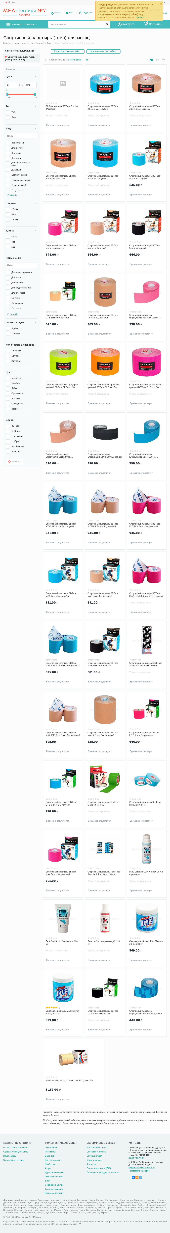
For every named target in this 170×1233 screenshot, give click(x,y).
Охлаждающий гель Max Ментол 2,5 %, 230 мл (146, 942)
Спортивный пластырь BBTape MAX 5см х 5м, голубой (61, 594)
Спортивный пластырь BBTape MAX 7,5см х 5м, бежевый (102, 733)
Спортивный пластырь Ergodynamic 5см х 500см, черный (104, 455)
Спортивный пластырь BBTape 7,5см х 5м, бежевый (102, 316)
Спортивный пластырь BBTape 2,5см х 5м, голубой (102, 107)
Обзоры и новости (54, 1176)
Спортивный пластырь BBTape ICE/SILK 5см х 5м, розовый (144, 525)
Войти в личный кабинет (15, 1147)
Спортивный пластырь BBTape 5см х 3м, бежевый (61, 177)
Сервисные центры (54, 1185)
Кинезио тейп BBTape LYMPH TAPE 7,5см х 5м (69, 1080)
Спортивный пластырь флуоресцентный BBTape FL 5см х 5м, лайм (62, 386)
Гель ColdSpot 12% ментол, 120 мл (62, 942)
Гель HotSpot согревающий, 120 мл (103, 942)
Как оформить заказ (97, 1147)
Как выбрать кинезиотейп (67, 51)
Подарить (87, 12)
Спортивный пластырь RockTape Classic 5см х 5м (103, 803)
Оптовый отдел (94, 1156)
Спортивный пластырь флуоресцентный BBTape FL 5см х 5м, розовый (145, 386)
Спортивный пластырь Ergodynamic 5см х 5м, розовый (145, 316)
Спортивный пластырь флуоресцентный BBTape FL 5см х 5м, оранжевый (103, 386)
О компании (51, 1147)
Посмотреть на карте (139, 1171)
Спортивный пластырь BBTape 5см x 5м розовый (61, 246)
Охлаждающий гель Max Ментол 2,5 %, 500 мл (62, 1012)
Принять (140, 17)
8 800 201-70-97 (136, 1158)
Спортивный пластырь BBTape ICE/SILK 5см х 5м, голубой (61, 525)
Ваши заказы (9, 1156)
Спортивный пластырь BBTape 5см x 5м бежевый (102, 246)
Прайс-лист (50, 1164)
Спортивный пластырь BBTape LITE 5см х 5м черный (102, 1012)
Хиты (71, 12)
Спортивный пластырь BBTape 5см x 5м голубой (144, 177)
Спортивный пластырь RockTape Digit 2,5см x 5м (145, 803)
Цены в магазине (53, 1160)
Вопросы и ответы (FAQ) (99, 1168)
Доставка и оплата (96, 1151)
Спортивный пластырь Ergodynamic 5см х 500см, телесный (59, 455)
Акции (57, 12)
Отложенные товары (13, 1160)
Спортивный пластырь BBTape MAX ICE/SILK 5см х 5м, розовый (146, 594)
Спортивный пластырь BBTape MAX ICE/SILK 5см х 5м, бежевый (63, 733)
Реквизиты (50, 1151)
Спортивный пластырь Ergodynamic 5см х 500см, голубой (142, 455)
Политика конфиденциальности (102, 1172)
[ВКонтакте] (133, 1177)
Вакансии (49, 1156)
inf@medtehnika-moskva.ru (141, 1167)
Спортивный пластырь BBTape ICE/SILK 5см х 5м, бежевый (102, 525)
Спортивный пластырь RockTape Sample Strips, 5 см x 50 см (145, 664)
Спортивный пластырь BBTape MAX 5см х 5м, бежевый (102, 594)
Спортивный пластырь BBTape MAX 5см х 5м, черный (102, 664)
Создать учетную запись (15, 1151)
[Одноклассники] (136, 1177)
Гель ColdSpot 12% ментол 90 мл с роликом (146, 873)
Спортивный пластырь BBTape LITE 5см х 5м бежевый (61, 316)
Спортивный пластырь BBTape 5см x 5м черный (144, 246)
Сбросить (16, 461)
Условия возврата (54, 1189)
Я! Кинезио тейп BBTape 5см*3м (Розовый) (62, 107)
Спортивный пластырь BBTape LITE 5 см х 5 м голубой (61, 803)
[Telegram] (140, 1177)
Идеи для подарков (55, 1172)
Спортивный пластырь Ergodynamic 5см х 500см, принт (145, 1012)
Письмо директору (54, 1193)
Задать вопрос (94, 1160)
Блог (47, 1180)
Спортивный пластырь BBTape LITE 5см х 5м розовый (144, 733)
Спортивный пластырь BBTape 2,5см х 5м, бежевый (144, 107)
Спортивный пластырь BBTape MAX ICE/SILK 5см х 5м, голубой (62, 664)
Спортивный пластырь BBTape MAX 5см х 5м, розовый (61, 873)
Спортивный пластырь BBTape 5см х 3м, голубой (102, 177)
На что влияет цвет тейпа (103, 51)
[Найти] (107, 24)
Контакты (91, 1164)
